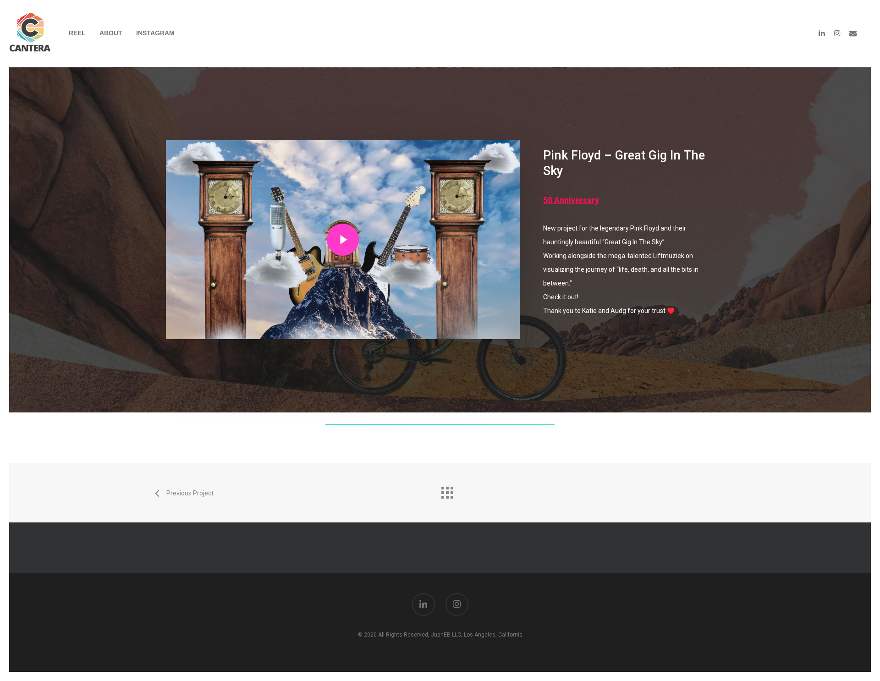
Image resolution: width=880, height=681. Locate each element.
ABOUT (110, 33)
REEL (77, 33)
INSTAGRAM (155, 33)
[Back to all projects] (447, 490)
